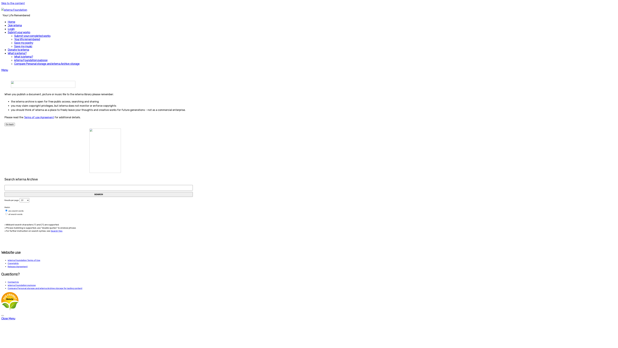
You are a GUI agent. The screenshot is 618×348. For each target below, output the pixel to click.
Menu (4, 70)
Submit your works (19, 32)
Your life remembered (27, 39)
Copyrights (13, 263)
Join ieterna (15, 25)
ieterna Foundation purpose (30, 60)
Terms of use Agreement (39, 117)
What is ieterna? (17, 53)
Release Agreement (18, 266)
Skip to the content (13, 3)
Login (11, 29)
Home (11, 22)
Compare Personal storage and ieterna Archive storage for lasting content (45, 288)
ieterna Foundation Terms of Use (24, 260)
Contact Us (13, 282)
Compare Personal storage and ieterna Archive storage (47, 64)
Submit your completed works (32, 36)
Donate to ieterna (18, 50)
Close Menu (8, 318)
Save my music (23, 46)
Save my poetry (23, 43)
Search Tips (56, 231)
